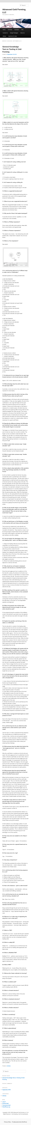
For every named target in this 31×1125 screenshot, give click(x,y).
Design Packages (14, 33)
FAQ (22, 29)
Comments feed (6, 1105)
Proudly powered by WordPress (19, 1122)
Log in (4, 1101)
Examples (16, 29)
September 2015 (6, 1089)
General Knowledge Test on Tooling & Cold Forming (11, 49)
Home (4, 29)
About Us (22, 33)
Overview (10, 29)
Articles (4, 36)
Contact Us (5, 33)
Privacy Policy (7, 1122)
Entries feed (5, 1103)
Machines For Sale (12, 36)
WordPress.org (6, 1107)
